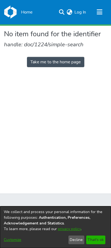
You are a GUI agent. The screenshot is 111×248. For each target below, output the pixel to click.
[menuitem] (69, 12)
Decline (76, 239)
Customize (12, 239)
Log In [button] (80, 12)
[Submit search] (61, 12)
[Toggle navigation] (99, 12)
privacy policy (69, 228)
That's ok (96, 239)
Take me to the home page (55, 62)
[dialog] (55, 227)
